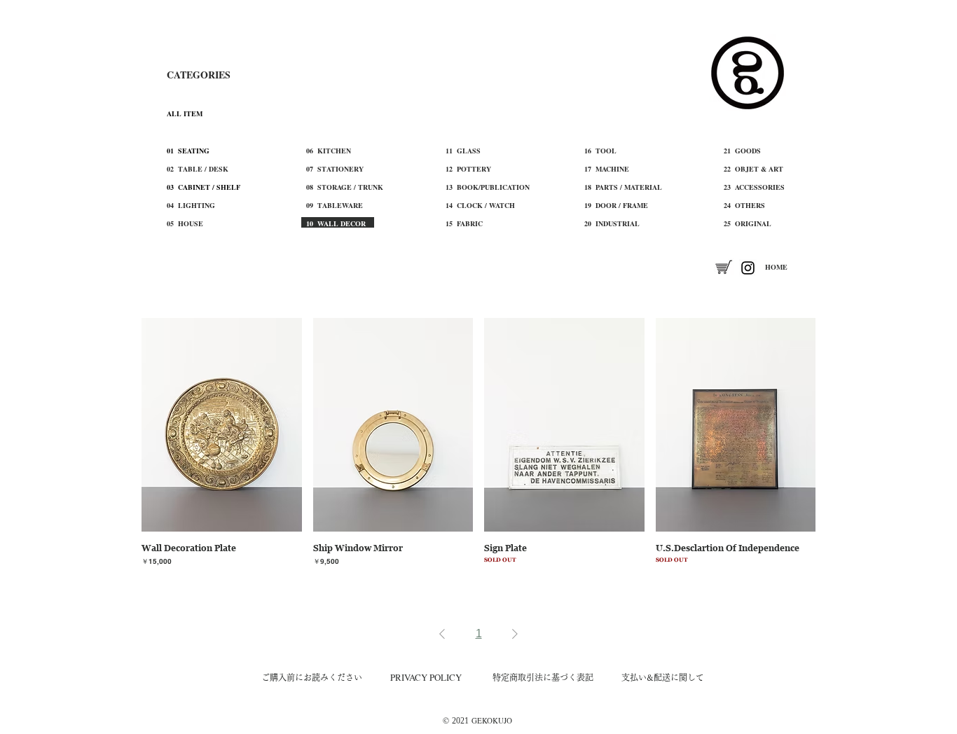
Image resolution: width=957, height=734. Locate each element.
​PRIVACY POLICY (426, 677)
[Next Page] (515, 634)
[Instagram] (748, 268)
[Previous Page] (442, 634)
